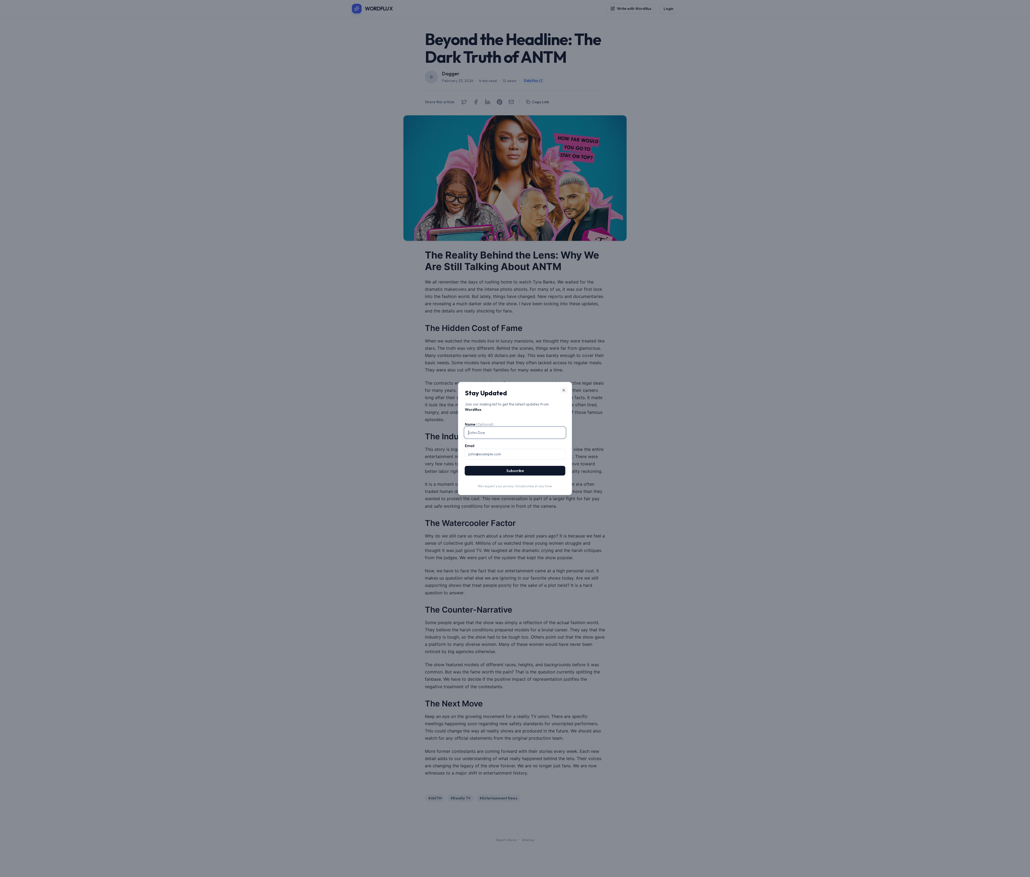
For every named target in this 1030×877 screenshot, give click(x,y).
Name (479, 424)
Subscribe (515, 470)
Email (469, 445)
